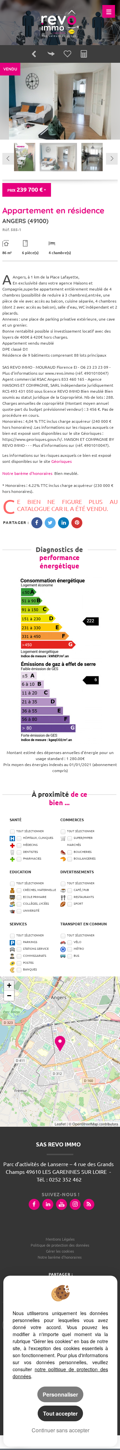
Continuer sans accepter (60, 1430)
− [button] (9, 995)
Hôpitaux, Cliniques (38, 838)
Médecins (30, 845)
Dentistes (30, 852)
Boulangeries (85, 858)
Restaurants (84, 897)
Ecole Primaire (34, 897)
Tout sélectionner (30, 831)
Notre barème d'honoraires (27, 473)
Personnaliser (60, 1394)
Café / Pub (81, 890)
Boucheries (83, 852)
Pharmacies (32, 858)
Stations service (36, 948)
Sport (78, 903)
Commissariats (34, 955)
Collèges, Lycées (36, 903)
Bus (76, 955)
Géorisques (61, 461)
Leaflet (60, 1123)
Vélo (77, 942)
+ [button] (9, 985)
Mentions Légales (60, 1239)
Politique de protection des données (60, 1245)
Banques (30, 969)
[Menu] (108, 11)
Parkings (30, 942)
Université (31, 910)
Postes (28, 962)
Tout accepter (60, 1413)
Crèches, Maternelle (39, 890)
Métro (79, 948)
